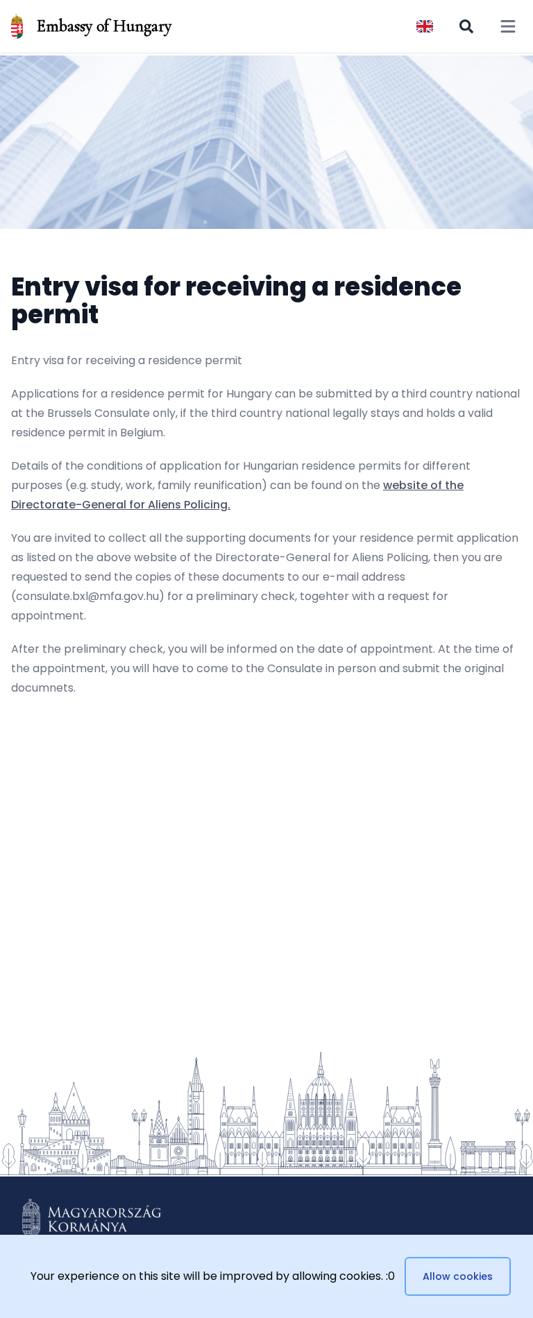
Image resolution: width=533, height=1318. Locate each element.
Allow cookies (458, 1276)
